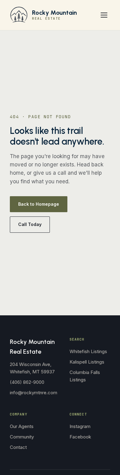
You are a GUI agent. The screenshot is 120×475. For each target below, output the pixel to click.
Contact (18, 447)
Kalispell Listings (87, 362)
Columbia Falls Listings (85, 376)
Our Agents (22, 426)
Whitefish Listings (88, 351)
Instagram (80, 426)
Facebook (80, 437)
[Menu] (104, 15)
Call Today (30, 224)
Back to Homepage (38, 204)
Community (22, 437)
